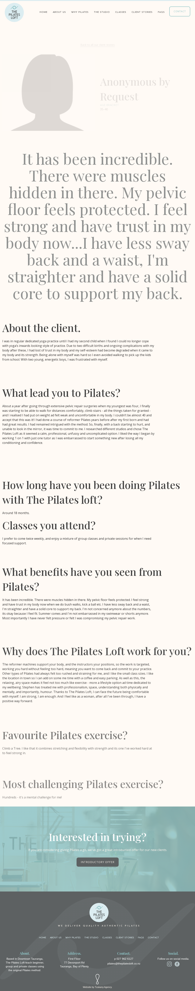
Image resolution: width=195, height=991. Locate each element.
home (42, 938)
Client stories (125, 938)
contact (180, 11)
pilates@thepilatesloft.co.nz (123, 963)
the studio (102, 12)
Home (43, 12)
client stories (142, 12)
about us (59, 12)
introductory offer (97, 862)
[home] (14, 12)
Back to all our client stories (97, 45)
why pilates (80, 12)
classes (120, 12)
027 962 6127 (125, 958)
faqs (161, 12)
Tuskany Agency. (103, 987)
